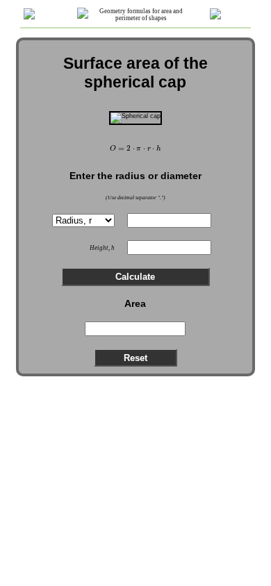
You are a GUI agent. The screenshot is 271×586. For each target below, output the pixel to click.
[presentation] (136, 148)
